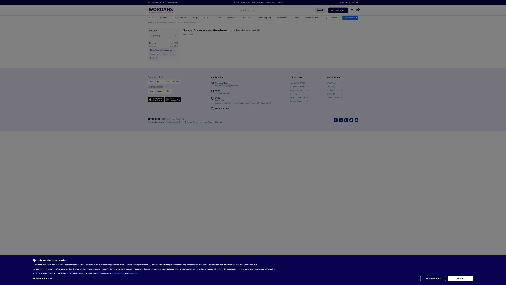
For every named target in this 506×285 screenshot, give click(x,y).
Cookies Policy (118, 273)
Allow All (460, 278)
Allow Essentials (433, 278)
